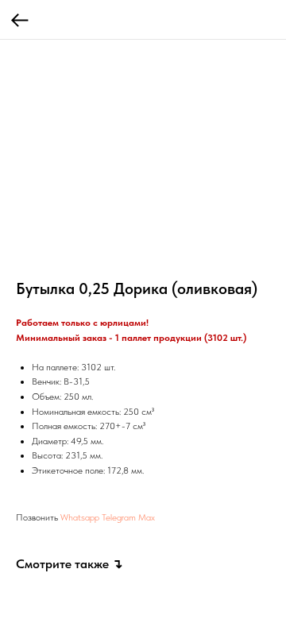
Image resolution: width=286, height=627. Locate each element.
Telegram (119, 517)
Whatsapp (79, 517)
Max (146, 517)
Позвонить (37, 517)
